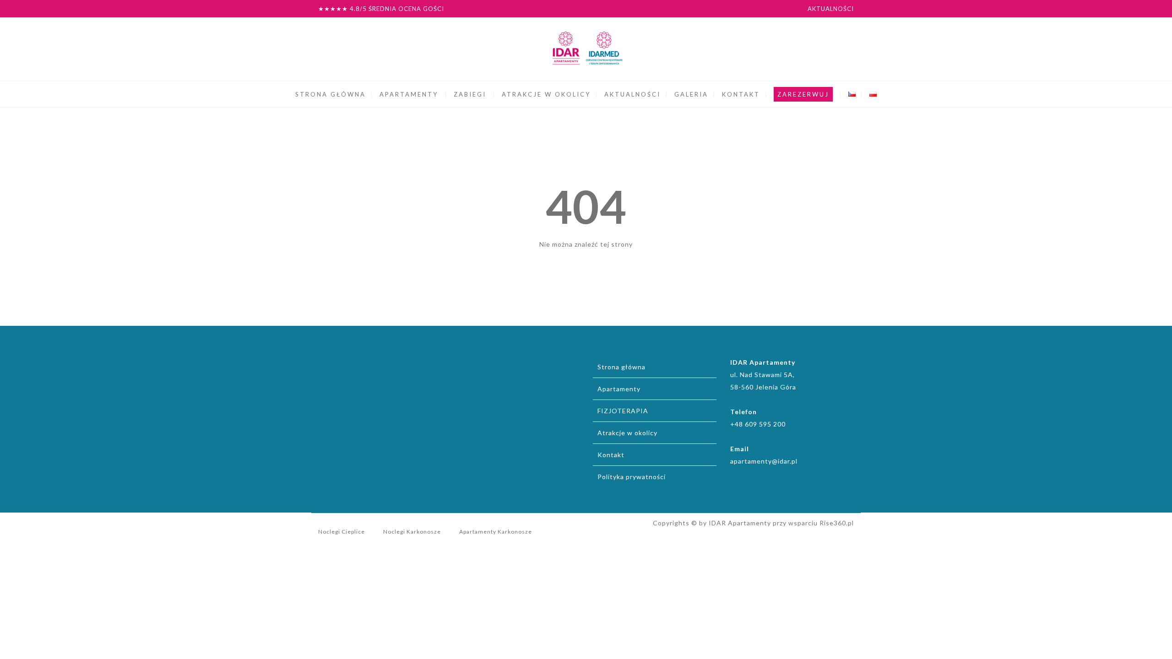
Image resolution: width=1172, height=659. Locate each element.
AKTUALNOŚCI (831, 8)
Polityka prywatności (631, 477)
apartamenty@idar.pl (764, 461)
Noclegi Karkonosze (412, 531)
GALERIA (691, 94)
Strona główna (621, 367)
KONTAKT (741, 94)
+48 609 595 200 (758, 424)
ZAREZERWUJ (803, 94)
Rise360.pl (836, 523)
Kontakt (610, 455)
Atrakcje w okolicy (627, 433)
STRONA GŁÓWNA (330, 94)
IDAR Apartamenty (740, 523)
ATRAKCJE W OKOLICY (546, 94)
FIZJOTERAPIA (622, 411)
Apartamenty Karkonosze (495, 531)
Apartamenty (618, 389)
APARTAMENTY (409, 94)
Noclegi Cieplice (341, 531)
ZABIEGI (470, 94)
